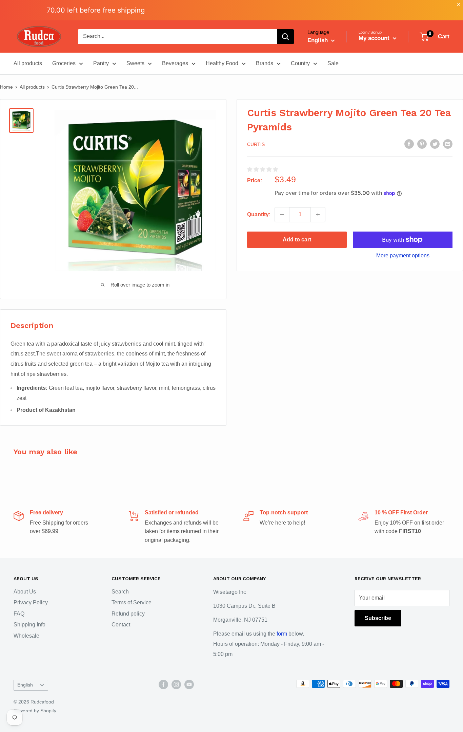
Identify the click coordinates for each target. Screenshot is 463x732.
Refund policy (128, 614)
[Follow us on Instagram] (176, 684)
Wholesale (26, 636)
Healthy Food (222, 63)
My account (375, 38)
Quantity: (258, 214)
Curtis (256, 144)
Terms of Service (132, 602)
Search (120, 591)
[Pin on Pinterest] (422, 144)
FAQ (19, 614)
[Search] (285, 36)
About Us (25, 591)
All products (28, 63)
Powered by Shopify (35, 710)
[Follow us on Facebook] (163, 684)
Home (6, 87)
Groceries (64, 63)
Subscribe (378, 618)
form (282, 634)
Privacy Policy (31, 602)
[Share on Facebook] (409, 144)
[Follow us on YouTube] (189, 684)
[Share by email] (447, 144)
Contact (121, 624)
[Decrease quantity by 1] (282, 214)
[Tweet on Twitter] (435, 144)
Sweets (135, 63)
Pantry (101, 63)
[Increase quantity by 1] (318, 214)
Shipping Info (29, 624)
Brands (264, 63)
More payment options (402, 255)
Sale (333, 63)
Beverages (175, 63)
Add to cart (297, 239)
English (25, 685)
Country (300, 63)
